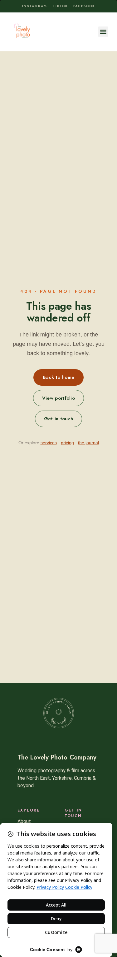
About (24, 821)
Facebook (84, 6)
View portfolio (58, 398)
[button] (103, 31)
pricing (67, 442)
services (49, 442)
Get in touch (58, 418)
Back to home (59, 377)
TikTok (60, 6)
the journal (88, 442)
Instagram (34, 6)
